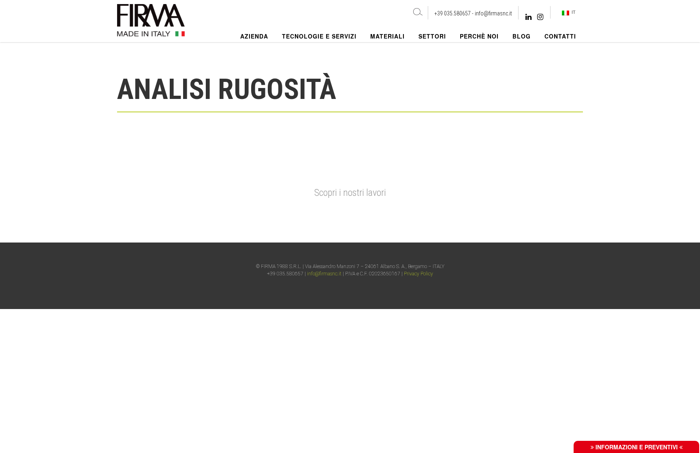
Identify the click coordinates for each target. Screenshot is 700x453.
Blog (521, 36)
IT (572, 12)
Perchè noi (479, 36)
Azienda (254, 36)
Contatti (560, 36)
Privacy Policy (418, 274)
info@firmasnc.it (493, 13)
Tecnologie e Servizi (319, 36)
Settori (432, 36)
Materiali (387, 36)
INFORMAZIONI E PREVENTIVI (636, 447)
